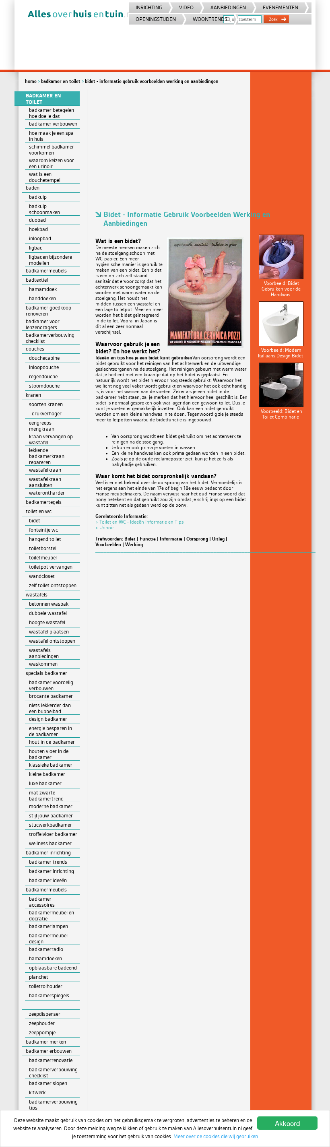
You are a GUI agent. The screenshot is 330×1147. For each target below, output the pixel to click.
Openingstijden (156, 19)
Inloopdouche (44, 367)
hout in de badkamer (52, 742)
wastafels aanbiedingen (44, 653)
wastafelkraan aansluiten (45, 482)
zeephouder (42, 1023)
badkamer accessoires (42, 902)
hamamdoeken (45, 958)
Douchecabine (44, 358)
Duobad (37, 220)
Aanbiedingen (228, 7)
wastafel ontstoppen (52, 641)
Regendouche (43, 376)
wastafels (36, 595)
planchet (38, 977)
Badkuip (38, 197)
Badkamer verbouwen (53, 124)
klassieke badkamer (50, 765)
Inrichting (149, 7)
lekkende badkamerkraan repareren (46, 456)
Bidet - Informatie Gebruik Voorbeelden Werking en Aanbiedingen (152, 81)
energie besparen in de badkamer (50, 731)
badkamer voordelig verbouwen (51, 685)
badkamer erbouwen (49, 1051)
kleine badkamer (47, 774)
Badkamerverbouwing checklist (50, 338)
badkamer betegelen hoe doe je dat (51, 113)
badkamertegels (44, 502)
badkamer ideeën (48, 880)
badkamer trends (48, 862)
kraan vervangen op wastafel (51, 439)
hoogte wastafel (47, 622)
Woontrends (210, 19)
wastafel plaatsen (49, 632)
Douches (35, 349)
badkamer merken (46, 1042)
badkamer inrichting (51, 871)
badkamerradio (46, 949)
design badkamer (48, 719)
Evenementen (280, 7)
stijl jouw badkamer (51, 816)
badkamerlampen (48, 926)
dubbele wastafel (48, 613)
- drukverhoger (45, 414)
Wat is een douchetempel (44, 177)
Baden (32, 188)
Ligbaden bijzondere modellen (50, 260)
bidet (34, 521)
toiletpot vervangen (50, 567)
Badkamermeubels (46, 271)
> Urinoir (104, 527)
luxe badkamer (45, 783)
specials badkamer (46, 673)
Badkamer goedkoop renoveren (48, 311)
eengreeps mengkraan (41, 426)
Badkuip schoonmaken (44, 209)
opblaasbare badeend (53, 968)
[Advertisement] (201, 145)
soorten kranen (46, 404)
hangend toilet (45, 539)
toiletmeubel (43, 558)
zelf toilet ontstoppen (52, 585)
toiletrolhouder (45, 986)
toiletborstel (42, 548)
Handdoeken (42, 298)
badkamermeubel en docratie (51, 916)
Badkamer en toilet (60, 81)
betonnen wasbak (48, 604)
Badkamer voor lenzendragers (43, 324)
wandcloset (42, 576)
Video (186, 7)
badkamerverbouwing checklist (53, 1073)
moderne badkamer (50, 806)
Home (31, 81)
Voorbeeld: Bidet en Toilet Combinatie (281, 414)
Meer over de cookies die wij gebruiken (215, 1136)
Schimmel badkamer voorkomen (51, 150)
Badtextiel (37, 280)
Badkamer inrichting (48, 853)
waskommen (43, 664)
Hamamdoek (43, 289)
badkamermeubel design (48, 938)
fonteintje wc (43, 530)
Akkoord (287, 1123)
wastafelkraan (45, 470)
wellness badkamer (50, 843)
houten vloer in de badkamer (48, 754)
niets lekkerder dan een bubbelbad (50, 708)
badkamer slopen (48, 1083)
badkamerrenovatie (50, 1060)
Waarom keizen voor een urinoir (51, 163)
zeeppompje (42, 1032)
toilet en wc (39, 511)
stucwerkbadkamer (50, 825)
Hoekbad (38, 229)
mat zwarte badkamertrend (46, 796)
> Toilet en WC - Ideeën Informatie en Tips (139, 522)
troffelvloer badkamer (53, 834)
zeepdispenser (44, 1014)
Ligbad (36, 248)
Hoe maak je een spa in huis (51, 136)
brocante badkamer (51, 696)
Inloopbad (40, 238)
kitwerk (37, 1092)
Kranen (33, 395)
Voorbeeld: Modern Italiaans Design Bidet (280, 353)
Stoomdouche (44, 386)
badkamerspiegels (49, 995)
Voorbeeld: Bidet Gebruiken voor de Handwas (281, 289)
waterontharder (47, 493)
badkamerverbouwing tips (53, 1105)
